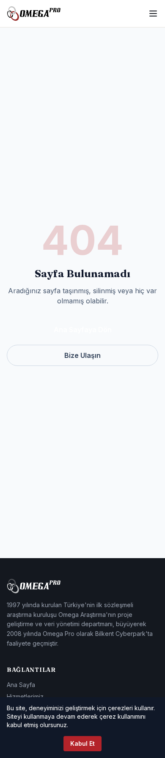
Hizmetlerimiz (25, 696)
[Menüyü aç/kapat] (153, 13)
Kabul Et (82, 743)
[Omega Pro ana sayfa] (34, 13)
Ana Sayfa (21, 684)
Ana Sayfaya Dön (83, 329)
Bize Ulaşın (82, 355)
